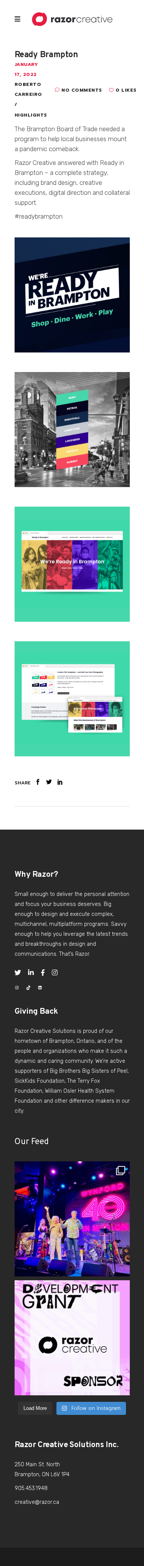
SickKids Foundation (40, 1081)
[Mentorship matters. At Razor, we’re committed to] (72, 1337)
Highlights (31, 115)
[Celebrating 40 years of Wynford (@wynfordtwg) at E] (72, 1218)
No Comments (81, 90)
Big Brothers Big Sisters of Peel (88, 1071)
